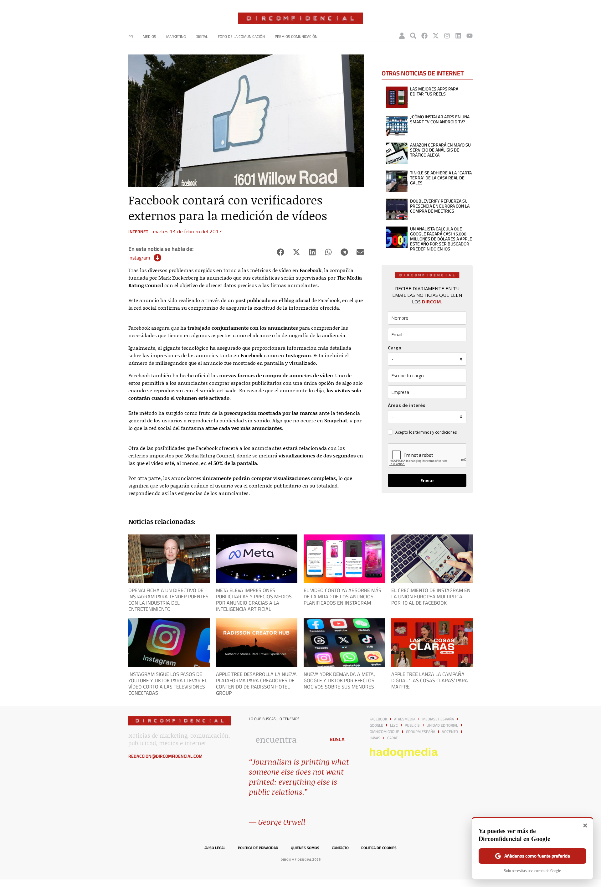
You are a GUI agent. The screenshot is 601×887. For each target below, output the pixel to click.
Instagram (139, 257)
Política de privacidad (258, 848)
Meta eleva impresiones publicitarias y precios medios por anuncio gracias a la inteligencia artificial (254, 599)
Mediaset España (438, 719)
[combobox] (285, 739)
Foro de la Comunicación (241, 36)
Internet (138, 232)
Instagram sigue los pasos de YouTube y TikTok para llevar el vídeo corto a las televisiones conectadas (167, 683)
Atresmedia (404, 719)
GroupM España (420, 732)
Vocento (450, 732)
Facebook (378, 719)
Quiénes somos (305, 848)
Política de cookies (379, 848)
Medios (149, 36)
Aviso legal (214, 848)
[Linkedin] (458, 36)
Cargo (394, 348)
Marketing (176, 36)
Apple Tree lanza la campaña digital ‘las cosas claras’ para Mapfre (429, 680)
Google (376, 725)
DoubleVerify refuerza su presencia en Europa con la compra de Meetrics (440, 206)
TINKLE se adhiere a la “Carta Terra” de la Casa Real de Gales (441, 178)
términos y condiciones (436, 432)
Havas (375, 738)
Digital (202, 36)
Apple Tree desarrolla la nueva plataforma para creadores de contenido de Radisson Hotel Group (256, 683)
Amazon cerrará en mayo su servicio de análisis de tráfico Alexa (440, 150)
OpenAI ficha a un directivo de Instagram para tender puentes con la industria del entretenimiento (168, 599)
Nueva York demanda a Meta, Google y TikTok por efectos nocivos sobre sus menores (339, 680)
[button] (280, 252)
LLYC (394, 725)
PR (130, 36)
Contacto (340, 848)
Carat (392, 738)
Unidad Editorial (442, 725)
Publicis (412, 725)
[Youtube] (469, 36)
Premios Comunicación (296, 36)
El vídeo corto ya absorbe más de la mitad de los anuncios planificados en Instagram (342, 596)
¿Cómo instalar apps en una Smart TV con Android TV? (440, 119)
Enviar (427, 480)
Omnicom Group (384, 732)
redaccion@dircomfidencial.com (165, 756)
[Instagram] (447, 36)
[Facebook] (424, 36)
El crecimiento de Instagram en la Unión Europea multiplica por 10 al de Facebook (430, 596)
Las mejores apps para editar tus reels (434, 91)
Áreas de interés (406, 405)
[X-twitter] (436, 36)
